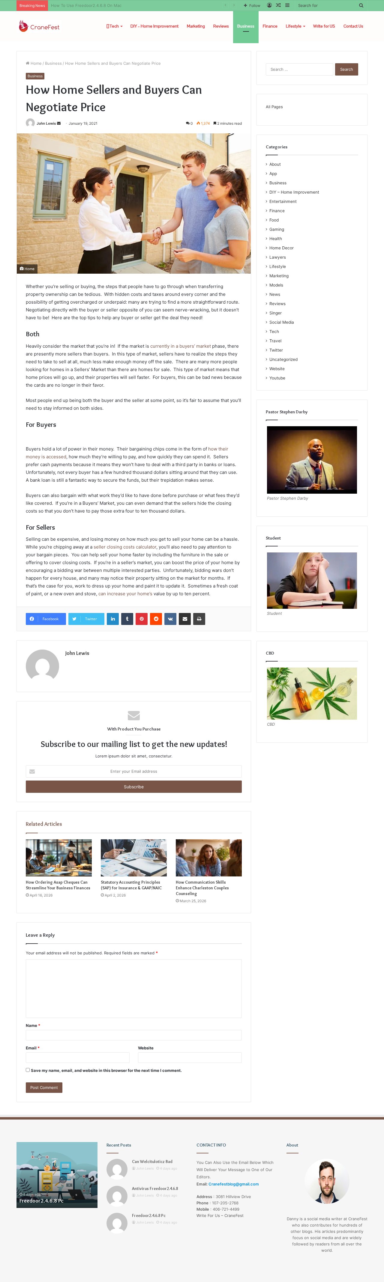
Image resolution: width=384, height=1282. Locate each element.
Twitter (276, 350)
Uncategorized (283, 359)
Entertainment (283, 201)
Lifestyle (294, 26)
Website (146, 1048)
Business (245, 26)
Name (33, 1025)
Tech (114, 26)
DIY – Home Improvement (154, 26)
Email (33, 1048)
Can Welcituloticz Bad (152, 1161)
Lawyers (277, 257)
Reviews (221, 26)
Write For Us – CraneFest (220, 1215)
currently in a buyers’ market (180, 346)
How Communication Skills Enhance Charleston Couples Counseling (202, 887)
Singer (275, 313)
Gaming (276, 229)
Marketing (196, 26)
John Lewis (46, 123)
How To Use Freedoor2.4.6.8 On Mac (86, 5)
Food (274, 220)
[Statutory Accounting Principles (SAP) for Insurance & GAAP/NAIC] (134, 857)
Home (35, 63)
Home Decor (281, 247)
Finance (270, 26)
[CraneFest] (39, 26)
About (275, 164)
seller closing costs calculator (125, 547)
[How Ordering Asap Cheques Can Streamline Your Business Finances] (59, 857)
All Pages (274, 106)
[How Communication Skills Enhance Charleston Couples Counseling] (209, 857)
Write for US (324, 26)
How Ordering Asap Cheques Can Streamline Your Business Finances (58, 885)
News (274, 294)
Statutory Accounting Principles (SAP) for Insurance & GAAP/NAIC (131, 885)
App (273, 173)
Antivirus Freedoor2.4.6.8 (155, 1188)
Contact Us (353, 26)
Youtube (277, 378)
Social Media (281, 322)
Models (276, 285)
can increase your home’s (125, 593)
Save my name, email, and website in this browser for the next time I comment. (106, 1070)
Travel (275, 340)
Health (275, 238)
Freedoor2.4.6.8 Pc (24, 1200)
